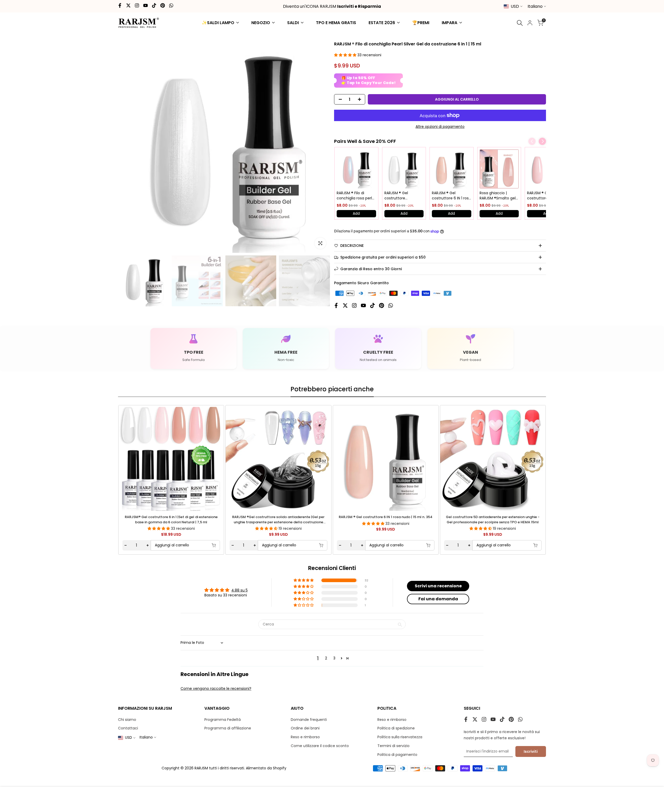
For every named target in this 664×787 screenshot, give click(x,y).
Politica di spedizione (396, 728)
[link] (356, 169)
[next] (530, 457)
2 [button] (326, 658)
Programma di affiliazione (227, 728)
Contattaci (128, 728)
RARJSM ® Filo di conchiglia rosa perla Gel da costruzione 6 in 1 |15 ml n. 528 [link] (355, 196)
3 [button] (334, 658)
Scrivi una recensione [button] (438, 586)
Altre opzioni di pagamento (440, 126)
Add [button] (356, 213)
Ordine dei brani (305, 728)
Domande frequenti (309, 719)
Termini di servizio (393, 745)
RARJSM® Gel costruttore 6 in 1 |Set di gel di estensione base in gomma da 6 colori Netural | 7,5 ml (171, 520)
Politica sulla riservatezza (399, 737)
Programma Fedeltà (222, 719)
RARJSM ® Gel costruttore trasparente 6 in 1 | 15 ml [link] (403, 196)
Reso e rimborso (305, 737)
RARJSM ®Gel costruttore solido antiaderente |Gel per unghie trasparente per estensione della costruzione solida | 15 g (278, 520)
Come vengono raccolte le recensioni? (216, 688)
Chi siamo (127, 719)
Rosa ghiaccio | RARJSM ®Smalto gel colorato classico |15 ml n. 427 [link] (498, 196)
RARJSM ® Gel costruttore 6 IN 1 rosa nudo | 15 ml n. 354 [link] (451, 196)
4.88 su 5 (239, 590)
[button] (345, 55)
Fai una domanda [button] (438, 599)
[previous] (134, 457)
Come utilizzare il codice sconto (320, 745)
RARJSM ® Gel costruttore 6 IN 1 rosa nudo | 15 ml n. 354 (385, 517)
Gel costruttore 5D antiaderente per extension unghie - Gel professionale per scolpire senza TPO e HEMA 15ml (493, 520)
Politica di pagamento (397, 754)
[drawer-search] (520, 23)
